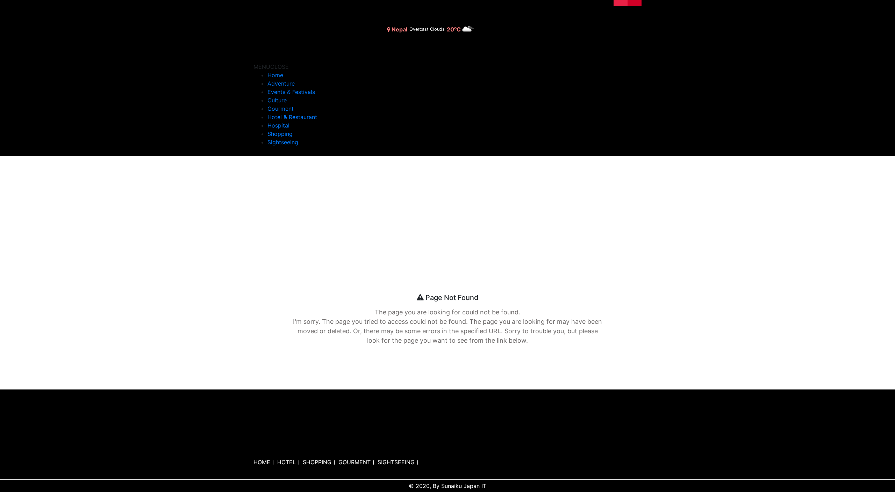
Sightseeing (282, 142)
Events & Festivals (291, 91)
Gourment (280, 108)
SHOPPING (317, 462)
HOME (261, 462)
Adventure (281, 83)
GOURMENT (354, 462)
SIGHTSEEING (396, 462)
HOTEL (286, 462)
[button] (271, 66)
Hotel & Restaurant (292, 117)
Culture (277, 100)
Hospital (278, 125)
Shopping (280, 133)
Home (275, 75)
